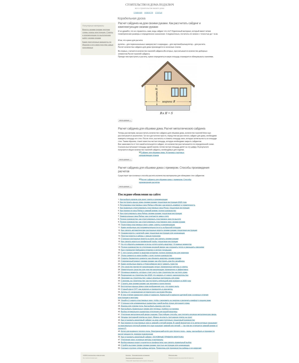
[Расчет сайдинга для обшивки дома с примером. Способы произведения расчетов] (168, 181)
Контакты (128, 355)
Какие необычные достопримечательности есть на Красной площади (151, 227)
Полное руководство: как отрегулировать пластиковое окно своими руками (152, 221)
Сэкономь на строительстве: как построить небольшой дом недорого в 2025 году (156, 280)
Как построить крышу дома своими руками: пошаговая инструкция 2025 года (153, 202)
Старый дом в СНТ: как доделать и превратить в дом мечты (147, 289)
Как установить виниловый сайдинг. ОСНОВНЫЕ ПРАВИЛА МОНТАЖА (152, 336)
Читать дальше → (125, 120)
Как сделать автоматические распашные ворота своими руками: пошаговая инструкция (159, 230)
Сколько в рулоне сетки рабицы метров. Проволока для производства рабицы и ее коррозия (161, 348)
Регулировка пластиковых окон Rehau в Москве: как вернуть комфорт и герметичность (157, 205)
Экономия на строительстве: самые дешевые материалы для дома (150, 278)
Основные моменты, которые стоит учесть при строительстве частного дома (154, 272)
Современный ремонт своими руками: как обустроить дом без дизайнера (153, 261)
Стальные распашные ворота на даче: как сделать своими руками (149, 238)
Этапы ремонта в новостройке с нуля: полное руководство (146, 255)
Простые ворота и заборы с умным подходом (140, 235)
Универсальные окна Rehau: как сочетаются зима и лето (144, 216)
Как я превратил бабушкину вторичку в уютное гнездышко (146, 249)
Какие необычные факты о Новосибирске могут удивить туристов (149, 263)
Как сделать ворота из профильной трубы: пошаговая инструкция (149, 241)
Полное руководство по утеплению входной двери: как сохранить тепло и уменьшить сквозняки (162, 247)
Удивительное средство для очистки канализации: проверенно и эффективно (154, 269)
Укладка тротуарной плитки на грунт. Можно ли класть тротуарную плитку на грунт (156, 317)
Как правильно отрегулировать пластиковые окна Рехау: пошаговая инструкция (154, 207)
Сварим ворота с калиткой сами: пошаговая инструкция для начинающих (153, 233)
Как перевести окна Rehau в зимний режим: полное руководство (148, 210)
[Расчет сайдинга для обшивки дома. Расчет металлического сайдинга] (168, 154)
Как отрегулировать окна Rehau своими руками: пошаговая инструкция (151, 213)
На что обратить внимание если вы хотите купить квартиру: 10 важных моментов (156, 244)
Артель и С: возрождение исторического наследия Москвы (146, 292)
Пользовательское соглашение (141, 355)
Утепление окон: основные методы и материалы (142, 339)
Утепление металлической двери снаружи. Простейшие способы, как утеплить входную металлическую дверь (168, 314)
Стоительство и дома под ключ (149, 4)
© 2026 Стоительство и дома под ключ (94, 355)
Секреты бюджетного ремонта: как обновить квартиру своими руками (151, 258)
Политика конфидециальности (134, 358)
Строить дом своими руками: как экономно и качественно (146, 283)
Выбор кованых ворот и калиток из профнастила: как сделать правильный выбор (156, 342)
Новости (148, 12)
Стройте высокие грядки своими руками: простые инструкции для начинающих (155, 345)
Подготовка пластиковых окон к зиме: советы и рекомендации (148, 224)
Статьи (158, 12)
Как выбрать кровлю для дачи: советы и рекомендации (143, 199)
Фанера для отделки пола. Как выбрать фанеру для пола (145, 306)
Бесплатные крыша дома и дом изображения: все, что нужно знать (150, 286)
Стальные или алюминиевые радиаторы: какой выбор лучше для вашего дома (155, 303)
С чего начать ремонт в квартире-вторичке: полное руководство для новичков (155, 252)
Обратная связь (172, 355)
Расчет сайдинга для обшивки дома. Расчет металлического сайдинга (161, 128)
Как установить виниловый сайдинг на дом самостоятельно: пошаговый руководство (158, 320)
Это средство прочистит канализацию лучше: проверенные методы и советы (154, 266)
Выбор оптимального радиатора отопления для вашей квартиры (149, 311)
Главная (138, 12)
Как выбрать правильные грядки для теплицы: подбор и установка (150, 308)
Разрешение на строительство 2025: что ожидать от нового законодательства (154, 275)
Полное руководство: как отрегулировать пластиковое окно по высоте (150, 219)
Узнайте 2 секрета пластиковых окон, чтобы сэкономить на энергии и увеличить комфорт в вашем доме (166, 300)
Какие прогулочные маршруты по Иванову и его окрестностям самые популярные (97, 45)
